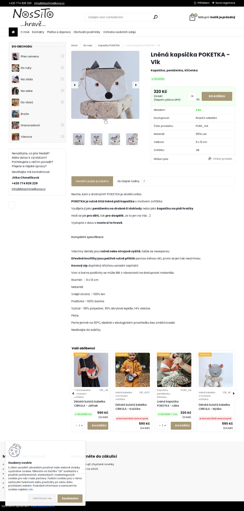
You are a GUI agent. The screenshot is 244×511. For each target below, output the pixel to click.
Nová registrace (225, 3)
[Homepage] (13, 32)
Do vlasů (27, 102)
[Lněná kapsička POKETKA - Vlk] (105, 85)
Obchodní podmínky (86, 32)
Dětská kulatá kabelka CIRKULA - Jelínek (89, 404)
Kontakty (38, 32)
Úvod (74, 45)
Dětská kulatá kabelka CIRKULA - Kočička (131, 407)
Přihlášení (203, 3)
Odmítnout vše (42, 498)
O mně (25, 32)
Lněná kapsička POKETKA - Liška (168, 404)
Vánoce (26, 137)
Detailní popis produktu (92, 181)
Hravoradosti (30, 125)
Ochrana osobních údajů (119, 32)
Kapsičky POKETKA (109, 45)
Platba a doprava (59, 32)
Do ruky (26, 68)
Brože (25, 114)
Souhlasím (70, 498)
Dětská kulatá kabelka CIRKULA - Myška (214, 407)
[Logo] (33, 17)
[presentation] (74, 84)
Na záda (27, 79)
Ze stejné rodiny (131, 181)
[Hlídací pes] (214, 159)
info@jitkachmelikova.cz (49, 3)
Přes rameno (30, 56)
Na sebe (27, 91)
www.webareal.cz (42, 506)
